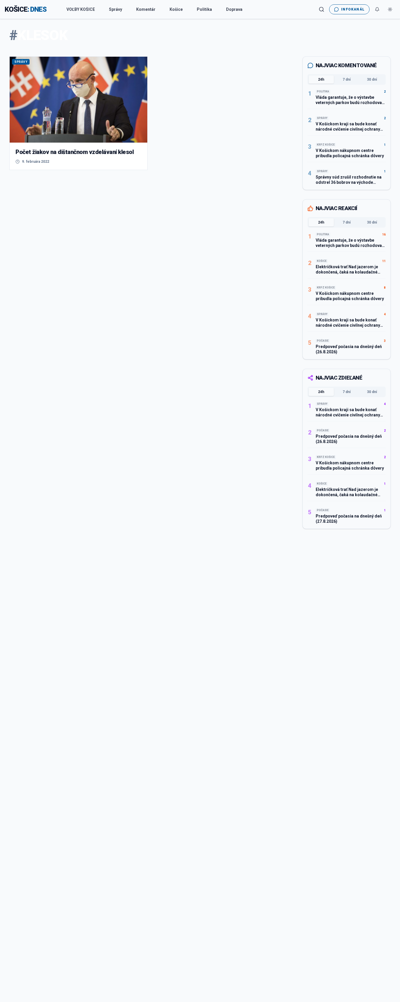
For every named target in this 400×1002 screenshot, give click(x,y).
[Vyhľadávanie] (321, 9)
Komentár (145, 9)
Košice (176, 9)
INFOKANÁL (353, 9)
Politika (204, 9)
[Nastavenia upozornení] (377, 9)
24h (321, 79)
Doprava (234, 9)
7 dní (347, 79)
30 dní (372, 79)
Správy (115, 9)
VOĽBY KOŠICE (80, 9)
